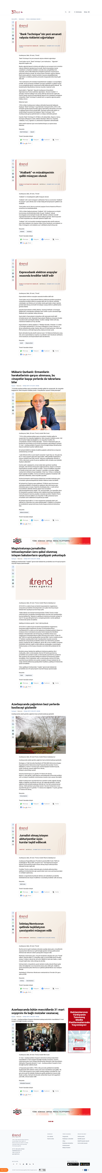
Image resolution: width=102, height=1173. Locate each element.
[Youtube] (23, 1164)
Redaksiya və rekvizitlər (67, 1138)
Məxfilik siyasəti (81, 1138)
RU (88, 1170)
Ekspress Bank (29, 343)
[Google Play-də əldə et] (85, 1164)
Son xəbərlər (50, 1136)
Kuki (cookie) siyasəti (82, 1143)
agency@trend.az (15, 1154)
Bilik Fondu (22, 884)
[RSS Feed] (33, 1164)
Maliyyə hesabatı (66, 1147)
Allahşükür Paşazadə (25, 1083)
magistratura (29, 675)
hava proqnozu (23, 796)
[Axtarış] (65, 11)
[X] (20, 1164)
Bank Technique (24, 132)
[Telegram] (26, 1164)
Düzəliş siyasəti (66, 1145)
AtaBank (22, 231)
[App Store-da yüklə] (73, 1164)
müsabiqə (29, 231)
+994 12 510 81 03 (16, 1152)
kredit (21, 343)
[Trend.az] (17, 12)
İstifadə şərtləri (81, 1136)
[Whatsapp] (13, 1164)
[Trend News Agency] (16, 1135)
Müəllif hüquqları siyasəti (83, 1141)
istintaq (22, 980)
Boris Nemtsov (30, 980)
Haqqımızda (65, 1136)
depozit (32, 132)
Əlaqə (63, 1141)
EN (82, 1170)
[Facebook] (16, 1164)
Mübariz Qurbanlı (24, 512)
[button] (13, 22)
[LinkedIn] (30, 1164)
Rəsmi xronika (50, 1138)
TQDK (21, 675)
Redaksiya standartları (67, 1143)
